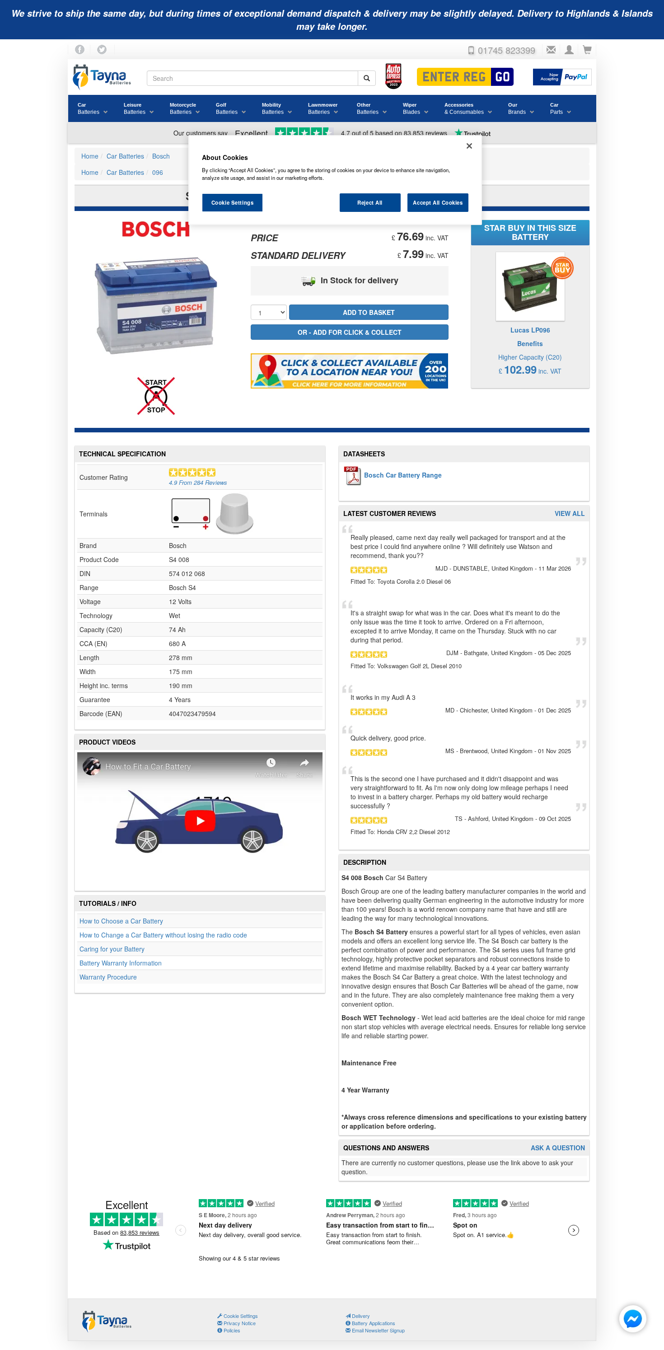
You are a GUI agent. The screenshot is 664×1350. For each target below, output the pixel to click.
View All (570, 513)
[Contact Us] (551, 50)
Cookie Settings (232, 202)
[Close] (469, 146)
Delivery (360, 1315)
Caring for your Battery (112, 948)
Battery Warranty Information (120, 962)
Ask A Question (558, 1147)
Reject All (370, 202)
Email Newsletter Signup (378, 1330)
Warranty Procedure (108, 976)
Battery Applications (373, 1323)
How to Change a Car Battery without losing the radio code (163, 934)
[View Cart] (587, 50)
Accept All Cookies (438, 202)
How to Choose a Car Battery (121, 920)
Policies (231, 1330)
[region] (335, 180)
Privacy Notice (239, 1323)
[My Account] (569, 50)
